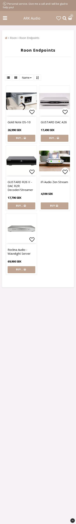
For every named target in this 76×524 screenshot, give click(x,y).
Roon (13, 38)
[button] (58, 18)
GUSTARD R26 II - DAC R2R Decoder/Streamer (20, 186)
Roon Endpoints (29, 38)
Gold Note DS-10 (19, 122)
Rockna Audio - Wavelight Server (19, 251)
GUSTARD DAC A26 (54, 122)
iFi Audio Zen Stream (54, 182)
